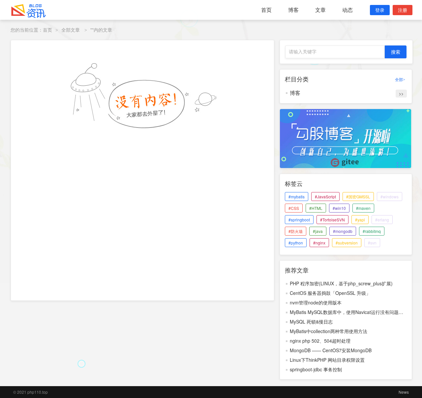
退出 (381, 34)
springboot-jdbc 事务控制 (316, 369)
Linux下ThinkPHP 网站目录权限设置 (327, 359)
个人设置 (341, 34)
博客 (293, 10)
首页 (266, 10)
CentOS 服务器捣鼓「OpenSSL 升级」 (330, 293)
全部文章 (70, 29)
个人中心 (342, 26)
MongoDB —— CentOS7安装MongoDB (331, 350)
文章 (320, 10)
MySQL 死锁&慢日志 (311, 321)
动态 (347, 10)
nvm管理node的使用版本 (316, 302)
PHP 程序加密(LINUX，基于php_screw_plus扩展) (341, 283)
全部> (400, 79)
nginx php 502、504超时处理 (320, 340)
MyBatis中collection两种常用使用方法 (328, 331)
